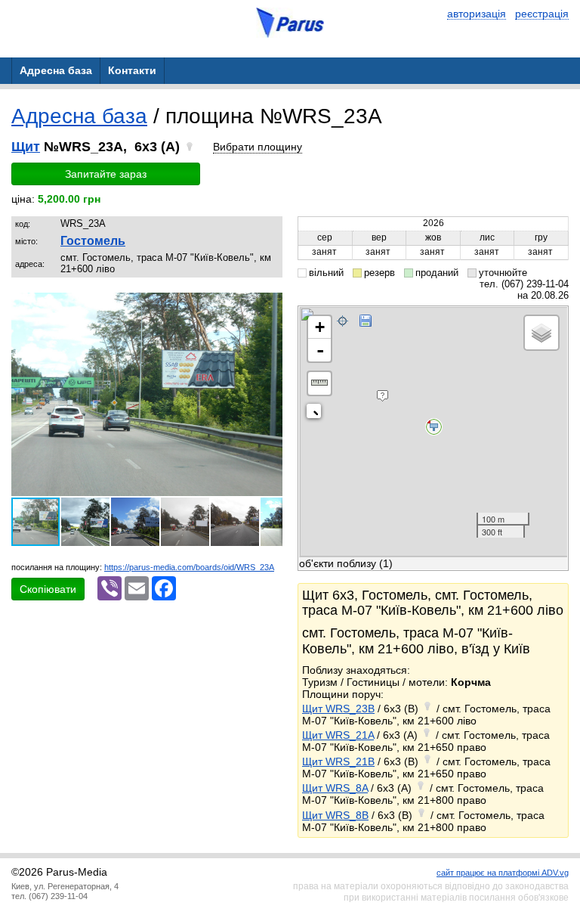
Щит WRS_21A (338, 735)
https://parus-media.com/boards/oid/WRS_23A (189, 567)
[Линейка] (319, 383)
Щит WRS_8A (335, 788)
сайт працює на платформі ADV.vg (503, 872)
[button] (269, 306)
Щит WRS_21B (338, 761)
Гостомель (92, 240)
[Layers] (541, 332)
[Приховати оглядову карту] (317, 414)
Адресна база (79, 116)
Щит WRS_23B (338, 708)
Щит (25, 146)
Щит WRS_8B (335, 815)
